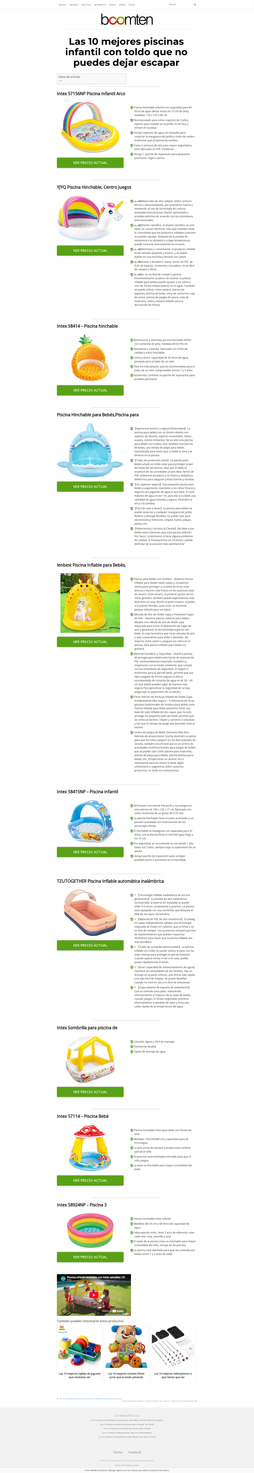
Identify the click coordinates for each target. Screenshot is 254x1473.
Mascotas (86, 5)
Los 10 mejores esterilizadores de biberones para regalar (90, 1399)
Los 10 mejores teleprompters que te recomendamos (127, 1432)
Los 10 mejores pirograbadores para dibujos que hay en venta (127, 1436)
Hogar (132, 5)
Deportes (73, 5)
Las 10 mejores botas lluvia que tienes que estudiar (127, 1428)
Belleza (62, 5)
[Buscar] (195, 4)
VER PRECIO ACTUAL (90, 162)
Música (112, 5)
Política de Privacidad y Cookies (127, 1465)
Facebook (134, 1452)
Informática (100, 5)
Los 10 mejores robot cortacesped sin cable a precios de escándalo (158, 1401)
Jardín (122, 5)
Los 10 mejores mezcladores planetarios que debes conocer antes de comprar (127, 1420)
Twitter (118, 1452)
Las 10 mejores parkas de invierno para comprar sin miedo (127, 1424)
